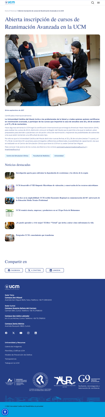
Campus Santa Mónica (14, 324)
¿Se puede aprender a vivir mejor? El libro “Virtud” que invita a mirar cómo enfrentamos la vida (55, 222)
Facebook (15, 270)
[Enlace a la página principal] (10, 2)
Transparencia (10, 359)
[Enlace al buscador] (92, 2)
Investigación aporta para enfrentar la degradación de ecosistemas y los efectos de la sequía (52, 173)
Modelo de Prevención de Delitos (18, 355)
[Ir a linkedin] (35, 333)
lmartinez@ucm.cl (12, 149)
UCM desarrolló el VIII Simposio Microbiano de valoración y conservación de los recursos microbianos (57, 185)
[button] (52, 178)
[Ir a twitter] (13, 333)
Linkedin (56, 270)
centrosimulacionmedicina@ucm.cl (71, 147)
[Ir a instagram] (28, 333)
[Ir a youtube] (21, 333)
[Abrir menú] (98, 2)
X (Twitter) (36, 270)
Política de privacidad (36, 406)
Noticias (13, 11)
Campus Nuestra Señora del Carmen (20, 308)
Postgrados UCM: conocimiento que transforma (35, 235)
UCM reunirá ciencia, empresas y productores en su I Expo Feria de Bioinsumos (48, 210)
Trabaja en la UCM (12, 363)
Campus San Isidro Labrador (17, 316)
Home (7, 11)
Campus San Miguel (13, 297)
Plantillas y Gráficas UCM (15, 351)
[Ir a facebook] (6, 333)
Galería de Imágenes (13, 347)
